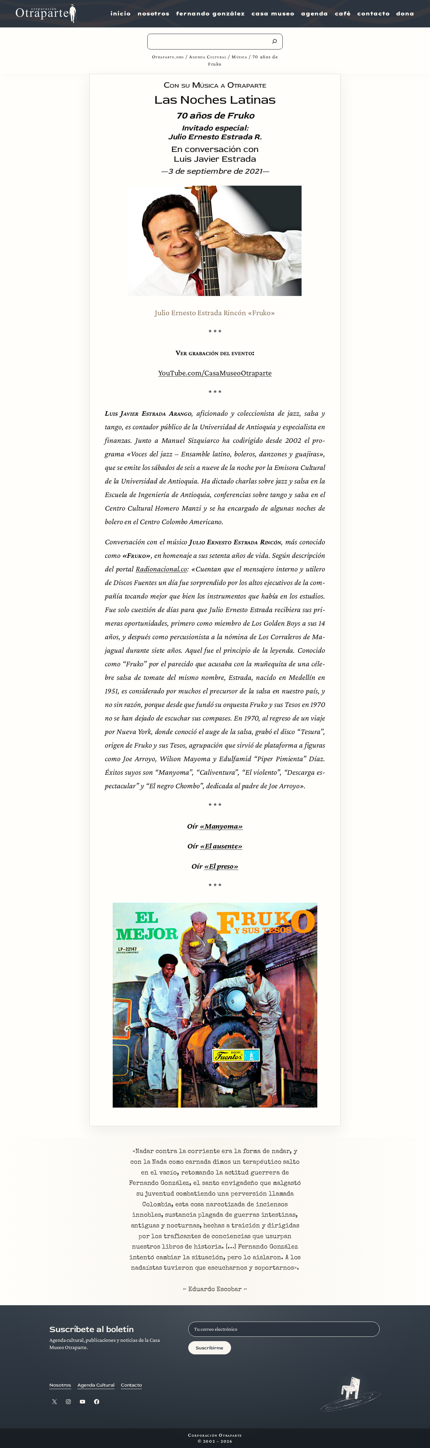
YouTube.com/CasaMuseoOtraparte (215, 372)
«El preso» (221, 865)
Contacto (131, 1385)
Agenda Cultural (207, 56)
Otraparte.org (168, 56)
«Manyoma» (221, 825)
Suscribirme (209, 1348)
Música (239, 56)
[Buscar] (274, 41)
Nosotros (60, 1385)
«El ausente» (221, 845)
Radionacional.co (161, 568)
